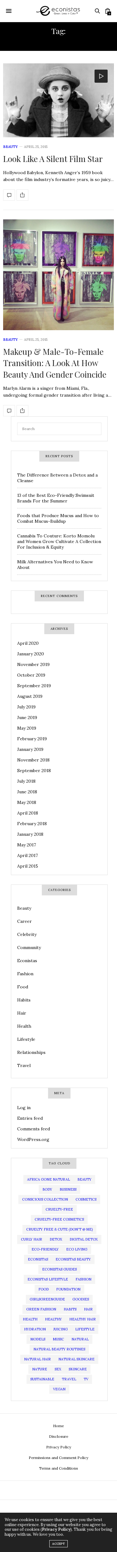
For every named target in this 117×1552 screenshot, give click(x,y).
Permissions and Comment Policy (58, 1457)
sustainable (42, 1379)
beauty (84, 1179)
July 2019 (26, 707)
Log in (24, 1107)
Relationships (31, 1052)
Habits (24, 1000)
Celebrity (27, 934)
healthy (53, 1319)
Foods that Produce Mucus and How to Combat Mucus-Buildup (58, 518)
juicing (60, 1329)
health (30, 1319)
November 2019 (33, 664)
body (47, 1189)
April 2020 (28, 643)
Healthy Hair (82, 1319)
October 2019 (31, 675)
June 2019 (27, 717)
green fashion (41, 1309)
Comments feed (33, 1129)
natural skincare (76, 1359)
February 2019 (32, 739)
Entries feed (30, 1118)
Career (24, 921)
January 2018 (30, 834)
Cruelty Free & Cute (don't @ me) (59, 1229)
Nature (39, 1369)
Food (22, 987)
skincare (78, 1369)
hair (88, 1309)
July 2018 (26, 781)
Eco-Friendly (45, 1249)
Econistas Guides (59, 1269)
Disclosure (58, 1436)
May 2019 (26, 728)
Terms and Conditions (58, 1468)
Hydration (35, 1329)
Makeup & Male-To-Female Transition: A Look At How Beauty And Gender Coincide (54, 363)
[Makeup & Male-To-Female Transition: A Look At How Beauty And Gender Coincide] (58, 274)
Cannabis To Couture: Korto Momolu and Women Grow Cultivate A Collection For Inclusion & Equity (59, 541)
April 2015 (27, 866)
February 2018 (32, 823)
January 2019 (30, 749)
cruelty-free (59, 1209)
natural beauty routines (59, 1349)
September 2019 (34, 685)
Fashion (25, 974)
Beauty (10, 146)
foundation (68, 1289)
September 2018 (34, 770)
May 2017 (26, 845)
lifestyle (85, 1329)
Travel (24, 1065)
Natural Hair (37, 1359)
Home (58, 1425)
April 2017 (27, 855)
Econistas (27, 960)
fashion (83, 1279)
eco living (76, 1249)
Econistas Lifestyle (47, 1279)
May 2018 (26, 802)
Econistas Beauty (73, 1259)
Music (58, 1339)
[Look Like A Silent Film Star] (58, 100)
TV (86, 1379)
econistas (38, 1259)
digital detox (84, 1239)
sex (58, 1369)
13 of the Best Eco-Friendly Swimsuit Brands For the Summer (55, 498)
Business (68, 1189)
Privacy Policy (58, 1447)
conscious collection (45, 1199)
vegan (59, 1389)
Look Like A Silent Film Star (53, 158)
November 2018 (33, 760)
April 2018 (27, 813)
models (37, 1339)
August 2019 (29, 696)
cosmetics (86, 1199)
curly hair (31, 1239)
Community (29, 947)
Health (24, 1026)
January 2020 (30, 654)
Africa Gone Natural (48, 1179)
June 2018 (27, 792)
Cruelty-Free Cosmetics (59, 1219)
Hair (21, 1013)
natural (80, 1339)
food (43, 1289)
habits (70, 1309)
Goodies (80, 1299)
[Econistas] (58, 11)
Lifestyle (26, 1039)
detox (56, 1239)
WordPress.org (33, 1139)
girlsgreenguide (47, 1299)
